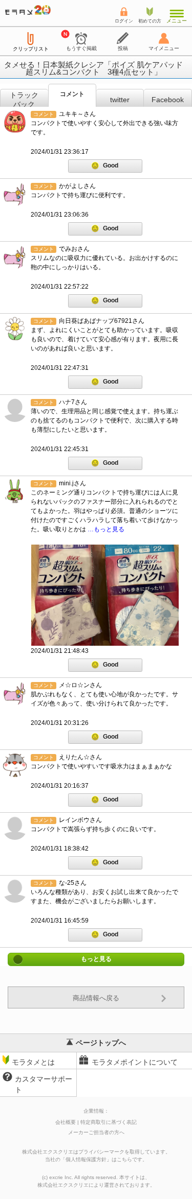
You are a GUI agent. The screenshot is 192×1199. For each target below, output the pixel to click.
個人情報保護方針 (86, 1159)
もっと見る (96, 959)
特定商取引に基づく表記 (108, 1122)
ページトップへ (101, 1043)
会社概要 (65, 1122)
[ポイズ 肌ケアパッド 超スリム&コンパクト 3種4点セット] (105, 595)
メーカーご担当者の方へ (96, 1132)
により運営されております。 (96, 1185)
